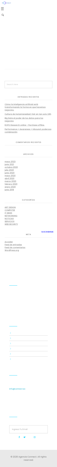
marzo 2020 (10, 181)
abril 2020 (9, 178)
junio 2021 (9, 164)
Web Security (11, 224)
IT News (8, 213)
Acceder (9, 242)
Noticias (9, 218)
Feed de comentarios (15, 247)
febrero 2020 (11, 184)
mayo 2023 (10, 161)
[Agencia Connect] (28, 308)
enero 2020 (10, 187)
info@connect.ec (17, 389)
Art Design (10, 207)
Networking (11, 215)
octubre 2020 (11, 167)
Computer (10, 210)
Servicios (9, 221)
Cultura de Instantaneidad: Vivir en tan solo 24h (28, 114)
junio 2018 (9, 189)
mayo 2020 (10, 175)
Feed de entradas (13, 244)
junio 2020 (9, 172)
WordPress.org (12, 250)
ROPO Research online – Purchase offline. (25, 125)
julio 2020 (9, 170)
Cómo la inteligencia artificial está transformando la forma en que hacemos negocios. (25, 107)
